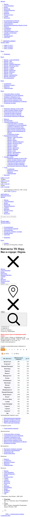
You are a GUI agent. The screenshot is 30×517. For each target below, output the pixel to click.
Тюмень (6, 492)
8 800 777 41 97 (8, 45)
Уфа (2, 278)
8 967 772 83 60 (8, 48)
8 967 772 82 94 (8, 47)
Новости (6, 459)
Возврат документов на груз (12, 421)
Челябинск (7, 490)
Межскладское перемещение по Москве (15, 441)
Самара (3, 282)
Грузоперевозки (8, 227)
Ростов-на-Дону (5, 281)
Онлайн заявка (5, 42)
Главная (6, 243)
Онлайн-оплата (8, 233)
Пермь (6, 489)
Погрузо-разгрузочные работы (12, 438)
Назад (2, 51)
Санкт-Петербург (5, 270)
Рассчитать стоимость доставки (13, 231)
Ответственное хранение (11, 228)
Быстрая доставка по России (12, 419)
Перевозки (7, 237)
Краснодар (4, 273)
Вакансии (7, 463)
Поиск (2, 312)
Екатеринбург (8, 487)
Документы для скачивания (12, 450)
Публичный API (8, 452)
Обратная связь (8, 465)
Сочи (5, 484)
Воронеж (3, 279)
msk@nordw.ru (5, 194)
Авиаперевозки (8, 230)
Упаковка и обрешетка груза (12, 437)
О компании (7, 460)
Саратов (3, 276)
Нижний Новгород (6, 275)
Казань (3, 272)
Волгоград (7, 481)
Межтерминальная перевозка (12, 418)
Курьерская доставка (10, 443)
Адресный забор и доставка (12, 434)
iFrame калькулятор (9, 453)
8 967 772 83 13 (12, 191)
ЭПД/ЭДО (7, 234)
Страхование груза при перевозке (13, 435)
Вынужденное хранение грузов (13, 440)
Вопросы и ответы (9, 462)
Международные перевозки (12, 422)
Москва (3, 269)
